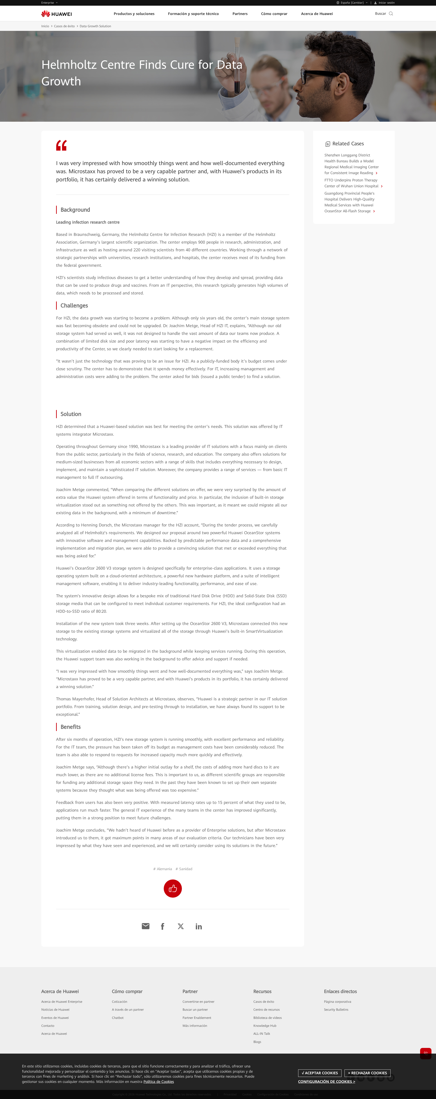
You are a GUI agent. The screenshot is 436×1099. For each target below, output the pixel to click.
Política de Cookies (159, 1081)
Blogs (257, 1042)
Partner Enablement (197, 1018)
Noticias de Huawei (55, 1009)
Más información (195, 1025)
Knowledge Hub (264, 1025)
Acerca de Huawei (54, 1033)
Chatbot (118, 1018)
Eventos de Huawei (55, 1018)
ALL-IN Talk (261, 1033)
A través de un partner (128, 1009)
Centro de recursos (266, 1009)
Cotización (119, 1001)
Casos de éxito (64, 26)
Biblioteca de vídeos (267, 1018)
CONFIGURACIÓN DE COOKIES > (326, 1081)
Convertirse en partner (198, 1001)
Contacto (47, 1025)
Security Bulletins (336, 1009)
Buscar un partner (195, 1009)
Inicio (45, 26)
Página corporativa (337, 1001)
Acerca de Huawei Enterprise (61, 1001)
